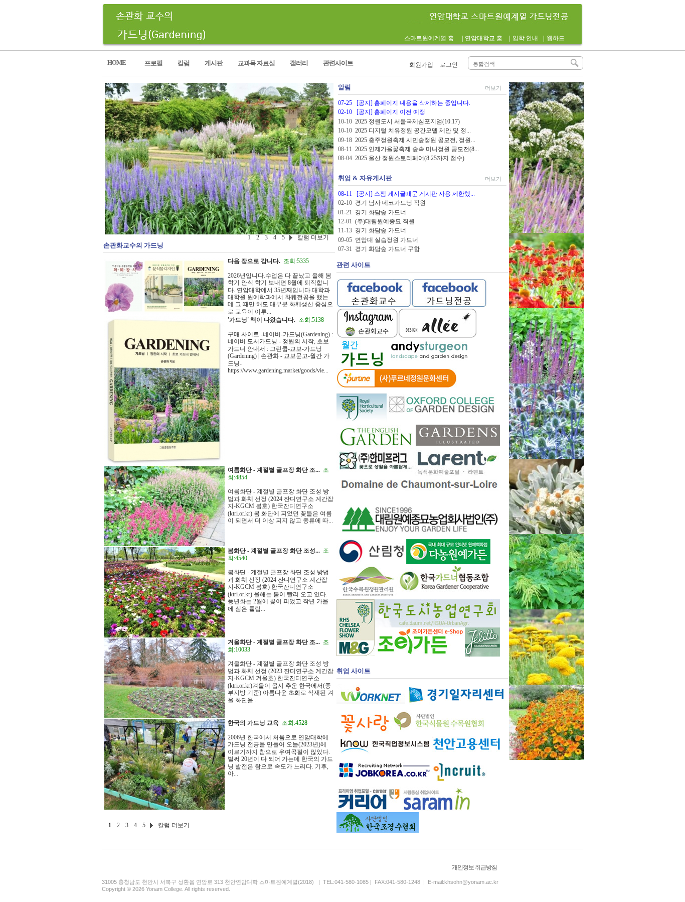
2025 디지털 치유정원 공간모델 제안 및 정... (413, 130)
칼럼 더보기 (174, 825)
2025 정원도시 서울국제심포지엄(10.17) (407, 121)
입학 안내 (525, 38)
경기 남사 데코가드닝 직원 (390, 202)
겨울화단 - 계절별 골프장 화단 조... (274, 642)
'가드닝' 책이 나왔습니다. (261, 319)
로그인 (449, 64)
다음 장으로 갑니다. (254, 261)
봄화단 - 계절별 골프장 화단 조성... (274, 550)
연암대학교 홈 (483, 38)
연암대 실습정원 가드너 (386, 239)
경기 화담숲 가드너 (380, 212)
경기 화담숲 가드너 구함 (387, 248)
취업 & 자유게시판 (365, 178)
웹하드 (556, 38)
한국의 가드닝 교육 (253, 722)
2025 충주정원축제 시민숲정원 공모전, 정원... (415, 140)
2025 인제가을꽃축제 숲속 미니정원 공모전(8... (417, 149)
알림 (344, 87)
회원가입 (421, 64)
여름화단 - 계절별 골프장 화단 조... (274, 469)
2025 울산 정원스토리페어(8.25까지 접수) (409, 158)
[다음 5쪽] (151, 826)
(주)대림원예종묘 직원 (385, 221)
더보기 (493, 88)
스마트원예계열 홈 (429, 38)
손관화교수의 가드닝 (133, 245)
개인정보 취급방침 (474, 867)
